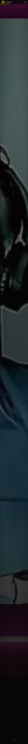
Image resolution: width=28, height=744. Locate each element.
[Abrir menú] (25, 2)
